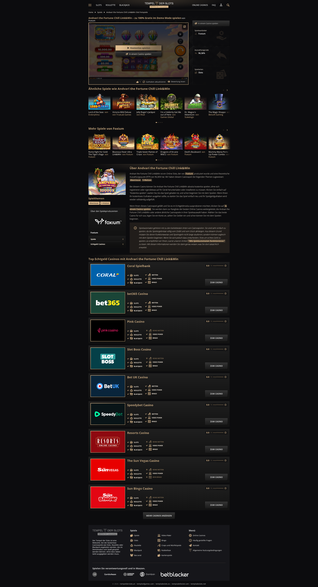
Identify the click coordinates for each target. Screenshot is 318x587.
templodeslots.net (198, 584)
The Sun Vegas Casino (143, 461)
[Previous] (223, 90)
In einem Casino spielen (208, 23)
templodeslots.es (163, 584)
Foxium (189, 173)
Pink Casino (135, 322)
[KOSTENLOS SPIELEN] (99, 101)
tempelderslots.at (127, 584)
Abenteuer (135, 180)
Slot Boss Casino (139, 349)
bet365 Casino (137, 294)
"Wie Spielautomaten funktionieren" (206, 241)
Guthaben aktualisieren (156, 82)
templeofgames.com (145, 584)
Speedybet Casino (140, 405)
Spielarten (199, 69)
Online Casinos (200, 5)
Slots (99, 5)
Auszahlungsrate (202, 50)
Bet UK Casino (137, 377)
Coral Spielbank (138, 266)
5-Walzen (146, 180)
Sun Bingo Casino (140, 488)
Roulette (110, 5)
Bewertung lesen (178, 81)
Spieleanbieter (201, 30)
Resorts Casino (138, 433)
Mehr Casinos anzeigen (159, 515)
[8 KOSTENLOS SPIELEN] (148, 101)
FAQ (214, 5)
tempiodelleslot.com (180, 584)
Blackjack (124, 5)
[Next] (227, 90)
